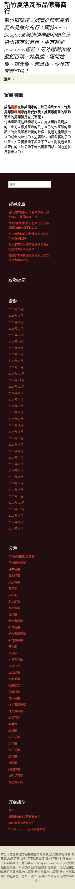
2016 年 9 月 (15, 528)
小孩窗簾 (14, 582)
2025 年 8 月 (15, 354)
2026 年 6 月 (15, 315)
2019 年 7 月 (15, 457)
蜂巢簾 (12, 730)
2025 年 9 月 (15, 348)
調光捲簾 (14, 737)
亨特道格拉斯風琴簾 (21, 556)
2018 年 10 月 (16, 509)
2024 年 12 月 (16, 374)
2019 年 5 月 (15, 470)
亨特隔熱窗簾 (17, 563)
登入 (11, 810)
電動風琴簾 (15, 782)
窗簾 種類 (14, 679)
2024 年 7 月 (15, 406)
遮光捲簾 (14, 750)
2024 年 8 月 (15, 399)
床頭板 (12, 595)
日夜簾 (12, 646)
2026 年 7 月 (15, 309)
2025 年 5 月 (15, 361)
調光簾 (12, 743)
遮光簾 (12, 756)
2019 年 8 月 (15, 451)
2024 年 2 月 (15, 438)
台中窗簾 (14, 569)
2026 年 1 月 (15, 328)
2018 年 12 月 (16, 503)
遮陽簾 (12, 763)
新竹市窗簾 (15, 621)
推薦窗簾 (14, 608)
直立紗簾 (14, 672)
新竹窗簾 (14, 627)
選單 (7, 79)
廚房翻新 (14, 601)
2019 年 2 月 (15, 490)
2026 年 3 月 (15, 322)
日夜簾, (40, 858)
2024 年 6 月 (15, 412)
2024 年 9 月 (15, 393)
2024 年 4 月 (15, 425)
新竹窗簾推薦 (17, 634)
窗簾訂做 (14, 692)
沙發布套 (14, 666)
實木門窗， (52, 858)
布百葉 (12, 588)
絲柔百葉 (14, 717)
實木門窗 (14, 576)
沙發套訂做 (15, 659)
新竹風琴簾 (15, 640)
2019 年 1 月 (15, 496)
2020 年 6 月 (15, 444)
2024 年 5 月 (15, 419)
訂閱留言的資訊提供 (21, 823)
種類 (17, 112)
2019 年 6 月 (15, 464)
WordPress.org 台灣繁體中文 (26, 829)
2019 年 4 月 (15, 477)
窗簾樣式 (14, 685)
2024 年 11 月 (16, 380)
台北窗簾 (28, 872)
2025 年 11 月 (16, 341)
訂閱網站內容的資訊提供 (24, 816)
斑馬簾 (12, 614)
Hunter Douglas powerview (45, 863)
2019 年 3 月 (15, 483)
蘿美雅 (12, 724)
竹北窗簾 (14, 698)
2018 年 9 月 (15, 515)
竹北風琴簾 (15, 711)
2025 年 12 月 (16, 335)
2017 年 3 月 (15, 522)
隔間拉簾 (14, 769)
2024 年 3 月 (15, 432)
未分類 (12, 653)
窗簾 (14, 107)
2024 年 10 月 (16, 386)
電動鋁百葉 (15, 775)
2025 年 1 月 (15, 367)
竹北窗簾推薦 (17, 705)
